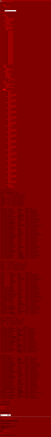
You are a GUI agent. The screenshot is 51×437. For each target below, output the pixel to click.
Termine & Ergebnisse (7, 20)
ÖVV (12, 401)
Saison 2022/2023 (9, 113)
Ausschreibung (3, 406)
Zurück (1, 433)
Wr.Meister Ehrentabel (9, 87)
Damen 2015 (10, 57)
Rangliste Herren (8, 26)
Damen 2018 (10, 50)
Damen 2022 (10, 41)
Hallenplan (7, 70)
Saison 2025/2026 (9, 96)
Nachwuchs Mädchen (9, 19)
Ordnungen (7, 75)
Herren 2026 (10, 31)
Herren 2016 (10, 53)
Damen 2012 (10, 63)
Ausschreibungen (8, 73)
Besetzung (10, 78)
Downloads (5, 71)
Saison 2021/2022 (9, 119)
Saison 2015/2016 (9, 155)
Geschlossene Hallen (9, 69)
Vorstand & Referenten (9, 84)
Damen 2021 (10, 43)
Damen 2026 (10, 32)
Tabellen (4, 15)
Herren (6, 16)
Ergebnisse (7, 23)
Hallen (4, 67)
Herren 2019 (10, 46)
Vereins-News (10, 185)
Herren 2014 (10, 58)
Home (4, 14)
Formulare (7, 72)
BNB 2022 (10, 124)
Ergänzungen (8, 76)
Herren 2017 (10, 51)
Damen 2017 (10, 52)
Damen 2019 (10, 47)
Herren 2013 (10, 60)
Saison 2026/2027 (9, 90)
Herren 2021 (10, 42)
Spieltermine (7, 22)
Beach (4, 25)
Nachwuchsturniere (9, 24)
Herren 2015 (10, 55)
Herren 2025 (10, 33)
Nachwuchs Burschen (9, 18)
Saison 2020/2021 (9, 125)
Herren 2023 (10, 37)
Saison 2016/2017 (9, 149)
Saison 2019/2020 (9, 131)
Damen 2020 (10, 45)
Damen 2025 (10, 34)
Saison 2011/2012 (9, 177)
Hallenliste (7, 68)
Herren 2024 (10, 35)
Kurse (9, 80)
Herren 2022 (10, 40)
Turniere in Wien (8, 28)
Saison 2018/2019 (9, 137)
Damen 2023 (10, 38)
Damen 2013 (10, 61)
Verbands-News (11, 186)
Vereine (4, 64)
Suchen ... (2, 10)
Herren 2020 (10, 44)
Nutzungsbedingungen (7, 418)
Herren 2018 (10, 49)
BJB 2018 (10, 148)
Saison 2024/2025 (9, 102)
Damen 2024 (10, 36)
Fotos (4, 88)
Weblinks (5, 81)
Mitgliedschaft (8, 85)
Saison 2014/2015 (9, 160)
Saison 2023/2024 (9, 107)
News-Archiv (8, 184)
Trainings (5, 66)
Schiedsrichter (8, 77)
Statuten (7, 86)
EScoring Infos (3, 408)
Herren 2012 (10, 62)
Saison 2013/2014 (9, 166)
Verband (4, 82)
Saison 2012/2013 (9, 172)
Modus (1, 407)
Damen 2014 (10, 59)
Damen (6, 17)
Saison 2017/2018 (9, 142)
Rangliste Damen (8, 27)
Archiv (6, 29)
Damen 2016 (10, 54)
